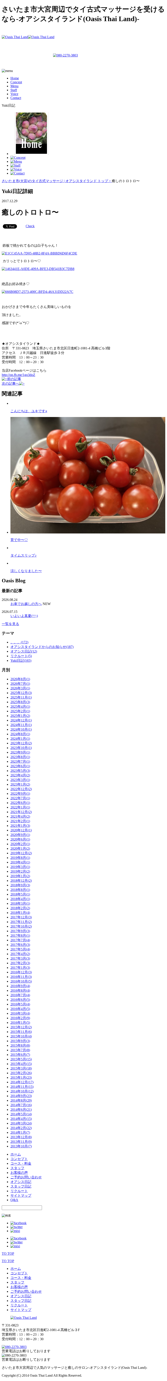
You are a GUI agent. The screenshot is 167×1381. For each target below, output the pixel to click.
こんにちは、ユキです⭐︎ (28, 411)
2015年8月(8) (20, 1045)
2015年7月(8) (20, 1050)
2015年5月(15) (21, 1059)
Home (14, 78)
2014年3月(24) (21, 1123)
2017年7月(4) (20, 940)
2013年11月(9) (21, 1141)
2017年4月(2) (20, 954)
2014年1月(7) (20, 1132)
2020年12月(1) (21, 830)
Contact (15, 98)
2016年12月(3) (21, 972)
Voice (14, 94)
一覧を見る (10, 624)
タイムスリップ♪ (23, 555)
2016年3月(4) (20, 1013)
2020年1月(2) (20, 848)
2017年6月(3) (20, 945)
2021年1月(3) (20, 825)
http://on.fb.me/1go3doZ (18, 375)
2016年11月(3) (21, 977)
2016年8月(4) (20, 990)
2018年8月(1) (20, 890)
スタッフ (17, 1168)
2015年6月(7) (20, 1054)
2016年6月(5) (20, 1000)
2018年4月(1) (20, 899)
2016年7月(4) (20, 995)
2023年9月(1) (20, 752)
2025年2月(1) (20, 711)
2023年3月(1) (20, 780)
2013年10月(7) (21, 1146)
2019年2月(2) (20, 871)
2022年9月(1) (20, 793)
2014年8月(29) (21, 1100)
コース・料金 (20, 1163)
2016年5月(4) (20, 1004)
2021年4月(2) (20, 816)
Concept (16, 82)
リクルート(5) (21, 656)
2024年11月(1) (21, 725)
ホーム (15, 1154)
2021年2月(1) (20, 821)
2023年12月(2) (21, 743)
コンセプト (19, 1159)
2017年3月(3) (20, 958)
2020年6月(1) (20, 839)
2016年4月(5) (20, 1009)
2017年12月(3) (21, 917)
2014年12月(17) (21, 1082)
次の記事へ (10, 383)
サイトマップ (20, 1195)
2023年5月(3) (20, 771)
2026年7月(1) (20, 683)
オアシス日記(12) (23, 651)
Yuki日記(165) (20, 660)
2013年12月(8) (21, 1137)
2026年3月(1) (20, 688)
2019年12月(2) (21, 853)
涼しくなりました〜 (26, 571)
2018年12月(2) (21, 880)
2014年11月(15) (21, 1087)
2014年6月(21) (21, 1109)
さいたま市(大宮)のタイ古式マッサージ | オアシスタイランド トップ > (57, 181)
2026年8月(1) (20, 679)
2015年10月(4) (21, 1036)
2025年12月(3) (21, 693)
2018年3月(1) (20, 903)
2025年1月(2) (20, 716)
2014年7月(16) (21, 1105)
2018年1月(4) (20, 912)
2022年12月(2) (21, 789)
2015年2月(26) (21, 1073)
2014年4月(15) (21, 1119)
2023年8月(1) (20, 757)
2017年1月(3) (20, 967)
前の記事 (14, 379)
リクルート (19, 1191)
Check (30, 226)
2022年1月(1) (20, 807)
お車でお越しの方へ (26, 604)
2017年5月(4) (20, 949)
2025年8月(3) (20, 702)
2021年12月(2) (21, 812)
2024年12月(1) (21, 720)
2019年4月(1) (20, 862)
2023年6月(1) (20, 766)
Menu (14, 86)
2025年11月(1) (21, 697)
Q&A (14, 1200)
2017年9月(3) (20, 931)
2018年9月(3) (20, 885)
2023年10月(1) (21, 748)
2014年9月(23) (21, 1096)
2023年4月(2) (20, 775)
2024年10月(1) (21, 729)
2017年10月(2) (21, 926)
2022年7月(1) (20, 798)
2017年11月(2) (21, 922)
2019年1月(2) (20, 876)
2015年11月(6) (21, 1032)
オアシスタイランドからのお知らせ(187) (41, 647)
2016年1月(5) (20, 1022)
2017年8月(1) (20, 935)
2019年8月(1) (20, 858)
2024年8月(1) (20, 734)
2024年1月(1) (20, 738)
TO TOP (8, 1253)
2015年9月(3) (20, 1041)
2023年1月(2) (20, 784)
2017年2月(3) (20, 963)
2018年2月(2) (20, 908)
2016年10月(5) (21, 981)
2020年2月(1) (20, 844)
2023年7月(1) (20, 761)
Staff (13, 90)
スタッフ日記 (20, 1186)
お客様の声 (19, 1172)
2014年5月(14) (21, 1114)
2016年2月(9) (20, 1018)
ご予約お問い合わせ (26, 1177)
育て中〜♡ (19, 540)
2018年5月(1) (20, 894)
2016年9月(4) (20, 986)
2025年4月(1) (20, 706)
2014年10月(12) (21, 1091)
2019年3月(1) (20, 867)
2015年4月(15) (21, 1064)
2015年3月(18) (21, 1068)
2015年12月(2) (21, 1027)
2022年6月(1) (20, 803)
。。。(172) (19, 642)
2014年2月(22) (21, 1128)
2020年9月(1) (20, 835)
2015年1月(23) (21, 1077)
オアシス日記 (20, 1182)
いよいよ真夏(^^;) (24, 616)
